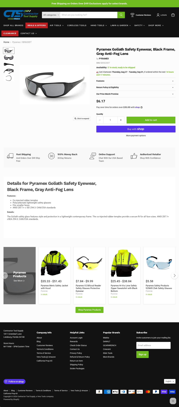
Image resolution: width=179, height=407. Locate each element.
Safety (138, 25)
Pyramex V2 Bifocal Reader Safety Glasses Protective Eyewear (88, 288)
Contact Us (28, 33)
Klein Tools (107, 353)
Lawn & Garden (119, 25)
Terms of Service (44, 353)
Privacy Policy (76, 353)
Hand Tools (98, 25)
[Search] (121, 15)
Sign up (142, 354)
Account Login (76, 338)
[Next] (174, 275)
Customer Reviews (45, 345)
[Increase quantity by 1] (121, 120)
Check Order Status (78, 345)
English (168, 381)
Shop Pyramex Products (89, 310)
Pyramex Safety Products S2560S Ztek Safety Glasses (159, 287)
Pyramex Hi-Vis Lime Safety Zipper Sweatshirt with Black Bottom (124, 288)
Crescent (107, 349)
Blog (39, 341)
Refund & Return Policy (80, 357)
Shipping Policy (76, 364)
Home (6, 42)
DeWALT (106, 341)
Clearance (9, 33)
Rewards (74, 341)
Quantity (99, 114)
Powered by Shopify (11, 399)
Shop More (155, 25)
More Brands (108, 357)
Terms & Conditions (45, 349)
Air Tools (56, 25)
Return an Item (76, 361)
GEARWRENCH (109, 345)
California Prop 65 (44, 361)
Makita (106, 338)
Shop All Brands (13, 25)
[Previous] (4, 275)
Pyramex (104, 58)
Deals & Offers (37, 25)
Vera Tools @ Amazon (46, 357)
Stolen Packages (77, 368)
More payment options (136, 135)
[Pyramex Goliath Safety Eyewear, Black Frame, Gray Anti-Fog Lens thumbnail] (8, 50)
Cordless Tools (76, 25)
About (39, 338)
